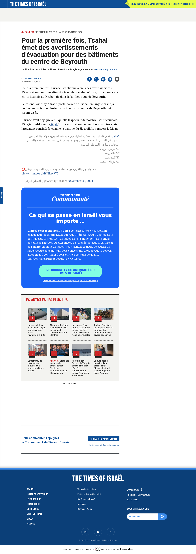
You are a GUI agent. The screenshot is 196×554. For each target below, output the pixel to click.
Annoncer (81, 504)
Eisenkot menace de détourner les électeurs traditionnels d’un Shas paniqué (59, 367)
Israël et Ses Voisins (37, 494)
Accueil (31, 489)
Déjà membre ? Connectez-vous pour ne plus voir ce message (70, 280)
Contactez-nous (84, 509)
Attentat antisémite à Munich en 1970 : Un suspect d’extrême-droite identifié (59, 330)
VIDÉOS (30, 519)
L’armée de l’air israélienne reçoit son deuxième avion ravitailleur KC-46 (36, 330)
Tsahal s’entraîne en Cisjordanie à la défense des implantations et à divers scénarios (103, 330)
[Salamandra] (124, 549)
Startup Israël (34, 514)
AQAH (54, 124)
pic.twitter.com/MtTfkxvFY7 (39, 173)
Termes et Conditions (86, 489)
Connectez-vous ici (110, 445)
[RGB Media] (100, 549)
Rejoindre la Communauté (148, 3)
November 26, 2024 (80, 181)
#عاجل (115, 136)
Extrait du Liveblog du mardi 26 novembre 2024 (59, 32)
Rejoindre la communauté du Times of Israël (70, 271)
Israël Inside (33, 504)
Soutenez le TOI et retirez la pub (180, 4)
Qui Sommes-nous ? (86, 499)
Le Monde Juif (34, 499)
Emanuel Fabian (33, 78)
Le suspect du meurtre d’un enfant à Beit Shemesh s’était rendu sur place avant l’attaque (102, 367)
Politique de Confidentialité (89, 494)
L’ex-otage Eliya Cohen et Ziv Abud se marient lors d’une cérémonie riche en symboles (81, 330)
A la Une (31, 524)
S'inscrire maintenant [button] (103, 438)
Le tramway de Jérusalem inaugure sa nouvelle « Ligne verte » (36, 366)
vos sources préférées (106, 69)
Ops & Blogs (33, 509)
